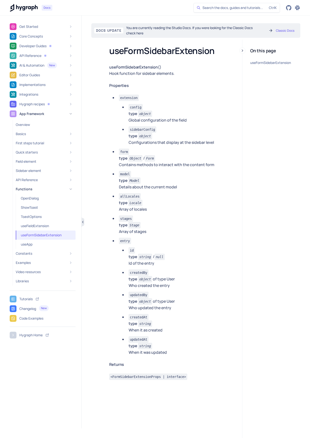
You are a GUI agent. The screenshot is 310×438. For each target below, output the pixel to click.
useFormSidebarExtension (270, 62)
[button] (50, 46)
